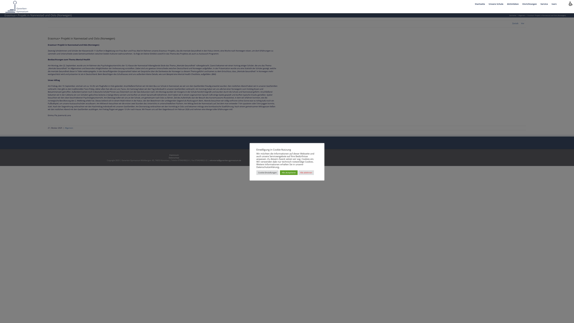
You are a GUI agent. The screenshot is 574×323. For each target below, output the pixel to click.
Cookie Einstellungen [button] (267, 172)
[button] (561, 3)
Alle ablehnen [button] (306, 172)
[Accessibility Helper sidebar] (570, 3)
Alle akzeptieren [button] (289, 172)
